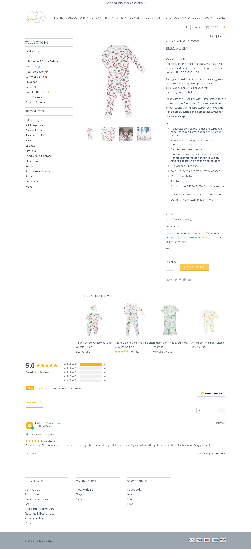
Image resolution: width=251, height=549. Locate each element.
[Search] (224, 28)
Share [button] (33, 453)
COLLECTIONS (77, 17)
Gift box (30, 145)
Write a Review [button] (213, 393)
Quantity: (171, 261)
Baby (97, 17)
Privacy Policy (34, 518)
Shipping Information (39, 508)
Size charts (172, 226)
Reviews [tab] (32, 402)
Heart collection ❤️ (36, 71)
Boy (109, 17)
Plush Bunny (33, 161)
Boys (79, 494)
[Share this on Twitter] (175, 279)
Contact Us (32, 489)
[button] (218, 453)
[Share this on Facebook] (180, 279)
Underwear (32, 181)
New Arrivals (84, 489)
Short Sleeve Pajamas (38, 171)
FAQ (208, 17)
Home (58, 17)
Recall (220, 17)
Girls (79, 499)
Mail (130, 499)
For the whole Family (173, 17)
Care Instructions (36, 499)
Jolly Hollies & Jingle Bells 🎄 (42, 61)
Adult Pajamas (34, 125)
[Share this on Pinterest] (184, 279)
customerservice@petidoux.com (189, 237)
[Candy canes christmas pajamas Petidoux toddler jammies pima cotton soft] (119, 81)
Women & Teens (141, 17)
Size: (168, 248)
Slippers (30, 176)
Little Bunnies (33, 97)
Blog (130, 504)
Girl (121, 17)
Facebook (134, 489)
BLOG (197, 17)
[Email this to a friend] (189, 279)
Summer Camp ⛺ (36, 76)
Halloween (31, 56)
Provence (31, 81)
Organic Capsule (35, 102)
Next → (222, 36)
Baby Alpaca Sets (35, 135)
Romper (30, 166)
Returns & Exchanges (39, 513)
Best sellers (32, 51)
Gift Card (30, 150)
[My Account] (186, 28)
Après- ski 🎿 (32, 66)
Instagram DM (200, 233)
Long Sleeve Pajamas (38, 156)
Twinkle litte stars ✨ (37, 92)
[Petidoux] (36, 17)
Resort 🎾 (31, 87)
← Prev (211, 36)
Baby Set (30, 140)
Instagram (134, 494)
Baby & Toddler (34, 130)
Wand (28, 186)
